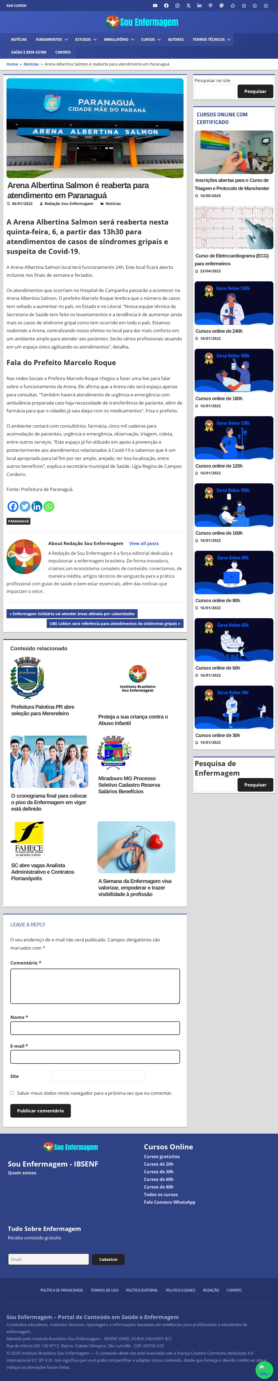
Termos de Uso (104, 1290)
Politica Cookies (180, 1290)
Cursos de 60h (159, 1179)
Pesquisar (255, 91)
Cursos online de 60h (217, 668)
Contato (63, 52)
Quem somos (22, 1173)
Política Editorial (142, 1290)
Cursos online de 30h (217, 735)
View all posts (144, 543)
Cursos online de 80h (217, 600)
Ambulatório (116, 39)
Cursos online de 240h (218, 331)
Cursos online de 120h (218, 466)
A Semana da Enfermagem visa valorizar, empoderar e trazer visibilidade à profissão (134, 887)
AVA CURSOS (16, 5)
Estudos (83, 39)
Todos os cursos (161, 1195)
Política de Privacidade (61, 1290)
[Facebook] (13, 506)
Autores (176, 39)
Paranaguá (18, 521)
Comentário (25, 963)
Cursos (148, 39)
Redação (211, 1290)
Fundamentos (49, 39)
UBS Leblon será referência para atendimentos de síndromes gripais (113, 624)
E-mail (19, 1046)
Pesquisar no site (212, 80)
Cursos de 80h (159, 1187)
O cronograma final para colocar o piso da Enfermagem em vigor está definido (49, 802)
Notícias (19, 39)
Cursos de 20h (159, 1164)
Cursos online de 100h (218, 533)
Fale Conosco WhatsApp (169, 1202)
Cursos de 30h (159, 1172)
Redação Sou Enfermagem (69, 203)
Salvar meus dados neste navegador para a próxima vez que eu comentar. (94, 1093)
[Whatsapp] (48, 506)
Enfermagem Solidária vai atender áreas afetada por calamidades (73, 614)
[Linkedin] (36, 506)
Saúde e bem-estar (28, 52)
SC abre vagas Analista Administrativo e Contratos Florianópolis (42, 871)
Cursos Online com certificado (222, 118)
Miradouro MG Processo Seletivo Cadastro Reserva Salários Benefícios (129, 784)
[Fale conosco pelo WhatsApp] (264, 1370)
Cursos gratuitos (162, 1156)
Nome (19, 1017)
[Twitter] (25, 506)
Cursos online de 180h (218, 398)
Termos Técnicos (209, 39)
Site (14, 1076)
